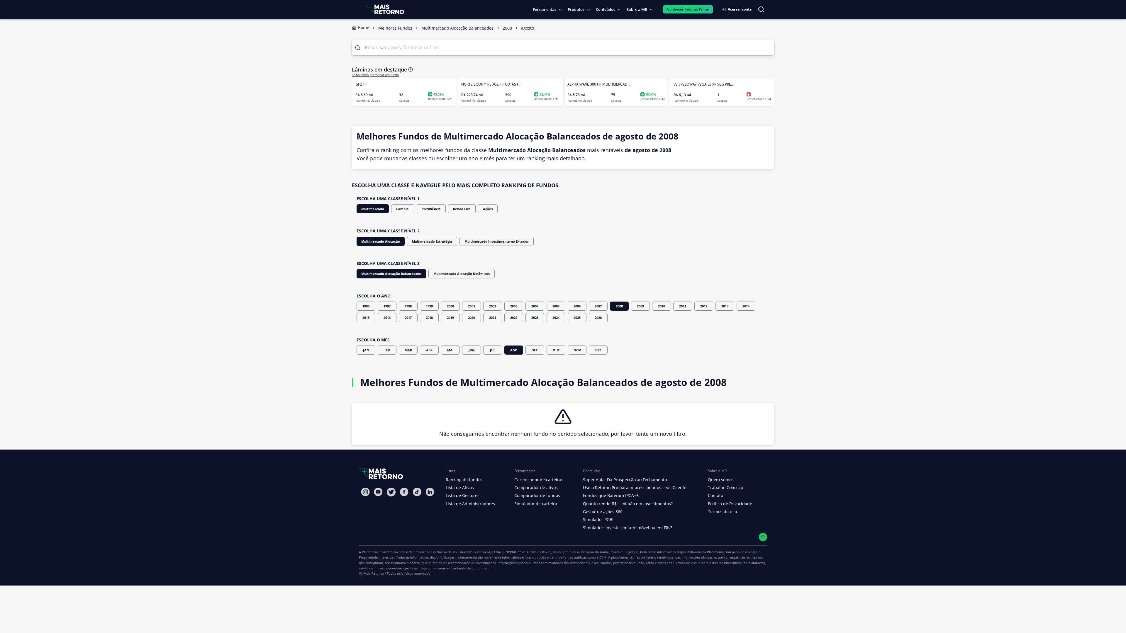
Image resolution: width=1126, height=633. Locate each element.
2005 (555, 306)
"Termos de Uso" (685, 563)
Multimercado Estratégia (432, 241)
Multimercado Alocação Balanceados (391, 273)
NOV (577, 350)
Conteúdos (605, 9)
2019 (450, 317)
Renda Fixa (462, 209)
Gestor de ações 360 (603, 511)
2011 (682, 306)
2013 (724, 306)
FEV (387, 350)
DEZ (598, 350)
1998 (408, 306)
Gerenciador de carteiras (538, 479)
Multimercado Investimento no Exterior (496, 241)
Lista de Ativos (460, 487)
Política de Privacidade (730, 503)
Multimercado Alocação (380, 241)
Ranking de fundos (464, 479)
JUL (492, 350)
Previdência (431, 209)
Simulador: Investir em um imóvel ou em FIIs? (627, 527)
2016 (387, 317)
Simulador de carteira (535, 503)
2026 (598, 317)
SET (534, 350)
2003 (513, 306)
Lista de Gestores (462, 495)
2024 (555, 317)
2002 (492, 306)
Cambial (402, 209)
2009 (640, 306)
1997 (387, 306)
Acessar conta (740, 9)
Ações (488, 209)
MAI (450, 350)
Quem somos (721, 479)
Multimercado (372, 209)
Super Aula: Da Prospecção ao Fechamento (625, 479)
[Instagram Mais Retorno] (365, 492)
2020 (471, 317)
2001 (471, 306)
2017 (408, 317)
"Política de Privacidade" (724, 563)
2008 (619, 306)
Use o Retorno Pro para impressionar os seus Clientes (636, 487)
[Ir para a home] (385, 9)
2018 (429, 317)
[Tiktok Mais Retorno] (417, 492)
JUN (472, 350)
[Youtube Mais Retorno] (378, 492)
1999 (429, 306)
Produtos (576, 9)
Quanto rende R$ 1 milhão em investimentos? (628, 503)
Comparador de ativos (536, 487)
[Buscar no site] (761, 9)
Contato (715, 495)
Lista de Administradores (470, 503)
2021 (492, 317)
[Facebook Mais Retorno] (404, 492)
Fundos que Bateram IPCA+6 (611, 495)
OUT (556, 350)
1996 (365, 306)
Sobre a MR (637, 9)
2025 (577, 317)
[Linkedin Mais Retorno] (429, 492)
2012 (703, 306)
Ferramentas (544, 9)
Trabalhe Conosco (725, 487)
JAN (366, 350)
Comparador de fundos (537, 495)
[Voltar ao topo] (763, 537)
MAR (408, 350)
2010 (661, 306)
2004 (534, 306)
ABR (429, 350)
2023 (534, 317)
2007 (598, 306)
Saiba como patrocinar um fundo (375, 75)
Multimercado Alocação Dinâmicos (461, 273)
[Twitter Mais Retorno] (391, 492)
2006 (577, 306)
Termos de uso (722, 511)
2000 (450, 306)
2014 (745, 306)
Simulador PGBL (598, 519)
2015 (365, 317)
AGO (514, 350)
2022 (513, 317)
